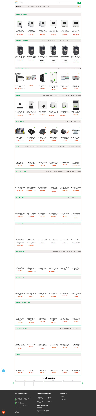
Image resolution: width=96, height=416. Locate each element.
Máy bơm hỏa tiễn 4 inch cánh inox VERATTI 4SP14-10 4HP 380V (64, 241)
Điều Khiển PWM (78, 197)
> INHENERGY (49, 397)
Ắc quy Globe (50, 146)
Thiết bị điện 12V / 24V (77, 328)
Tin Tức (32, 6)
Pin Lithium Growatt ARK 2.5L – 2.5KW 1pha (42, 188)
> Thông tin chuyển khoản (42, 413)
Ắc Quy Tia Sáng (71, 146)
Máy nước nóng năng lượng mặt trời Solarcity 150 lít (42, 268)
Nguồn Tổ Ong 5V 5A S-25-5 (20, 138)
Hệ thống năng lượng (22, 40)
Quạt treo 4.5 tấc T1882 (31, 344)
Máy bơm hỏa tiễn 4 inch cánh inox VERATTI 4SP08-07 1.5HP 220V (75, 241)
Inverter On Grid (64, 95)
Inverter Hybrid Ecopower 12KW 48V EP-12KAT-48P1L (31, 112)
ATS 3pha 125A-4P (31, 83)
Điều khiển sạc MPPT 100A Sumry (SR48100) (53, 214)
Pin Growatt (66, 171)
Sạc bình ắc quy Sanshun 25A (76, 294)
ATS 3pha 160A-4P (65, 370)
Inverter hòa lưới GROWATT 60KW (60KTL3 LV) (20, 85)
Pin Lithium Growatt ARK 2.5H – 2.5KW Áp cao (31, 188)
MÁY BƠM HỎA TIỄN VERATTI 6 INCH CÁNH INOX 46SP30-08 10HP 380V (20, 241)
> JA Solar (49, 398)
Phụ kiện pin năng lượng (76, 68)
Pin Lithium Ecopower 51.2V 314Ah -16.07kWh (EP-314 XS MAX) (54, 188)
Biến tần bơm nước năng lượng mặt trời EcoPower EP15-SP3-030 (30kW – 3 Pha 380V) (75, 58)
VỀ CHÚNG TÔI (38, 6)
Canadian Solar (50, 68)
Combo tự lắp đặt (42, 40)
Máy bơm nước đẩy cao (58, 223)
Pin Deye (55, 171)
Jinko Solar (33, 68)
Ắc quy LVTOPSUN (27, 146)
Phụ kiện (18, 354)
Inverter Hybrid (71, 95)
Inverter (18, 95)
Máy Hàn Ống (55, 251)
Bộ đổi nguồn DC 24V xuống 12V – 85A (31, 138)
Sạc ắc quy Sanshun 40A (64, 293)
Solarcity (69, 68)
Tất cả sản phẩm (20, 6)
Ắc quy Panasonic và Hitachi (42, 146)
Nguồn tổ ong (20, 121)
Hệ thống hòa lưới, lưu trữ (50, 40)
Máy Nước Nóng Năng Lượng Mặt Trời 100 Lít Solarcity (76, 268)
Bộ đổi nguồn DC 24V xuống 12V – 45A (54, 138)
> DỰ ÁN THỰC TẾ (63, 399)
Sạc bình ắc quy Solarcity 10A (31, 294)
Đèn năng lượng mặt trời (23, 302)
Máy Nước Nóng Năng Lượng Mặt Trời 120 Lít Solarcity (65, 268)
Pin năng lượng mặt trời (22, 68)
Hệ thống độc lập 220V (60, 40)
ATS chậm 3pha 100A (54, 370)
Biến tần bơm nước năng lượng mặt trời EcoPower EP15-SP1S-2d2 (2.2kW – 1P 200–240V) (42, 58)
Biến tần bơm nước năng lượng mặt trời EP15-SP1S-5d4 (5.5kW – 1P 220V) (20, 58)
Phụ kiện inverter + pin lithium (48, 95)
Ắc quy (17, 146)
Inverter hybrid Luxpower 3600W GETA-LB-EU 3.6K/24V (20, 112)
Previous (13, 383)
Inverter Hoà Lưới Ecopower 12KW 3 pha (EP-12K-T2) (65, 31)
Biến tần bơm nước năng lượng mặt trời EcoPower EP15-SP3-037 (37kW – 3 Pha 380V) (64, 58)
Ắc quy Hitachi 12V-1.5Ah (64, 162)
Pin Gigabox (72, 171)
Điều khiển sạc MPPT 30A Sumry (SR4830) (31, 214)
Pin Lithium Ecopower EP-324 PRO (20, 188)
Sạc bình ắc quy (20, 277)
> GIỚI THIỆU (62, 396)
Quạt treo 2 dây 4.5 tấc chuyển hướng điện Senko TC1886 (20, 345)
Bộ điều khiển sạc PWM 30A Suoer (65, 214)
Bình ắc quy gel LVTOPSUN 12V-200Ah (20, 163)
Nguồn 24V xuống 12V (77, 121)
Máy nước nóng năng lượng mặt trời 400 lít (20, 268)
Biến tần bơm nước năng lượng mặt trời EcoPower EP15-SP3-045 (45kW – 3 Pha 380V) (53, 58)
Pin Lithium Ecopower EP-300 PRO (76, 188)
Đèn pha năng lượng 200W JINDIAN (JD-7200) (64, 319)
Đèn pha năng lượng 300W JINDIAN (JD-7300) (42, 319)
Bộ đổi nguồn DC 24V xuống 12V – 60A (42, 138)
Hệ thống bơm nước (77, 40)
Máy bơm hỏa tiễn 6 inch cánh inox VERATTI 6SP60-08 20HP (42, 241)
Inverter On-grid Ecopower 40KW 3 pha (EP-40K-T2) (20, 31)
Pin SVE (51, 171)
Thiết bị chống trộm (67, 328)
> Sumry (48, 402)
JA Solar (62, 68)
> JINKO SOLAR (40, 398)
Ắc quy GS (34, 146)
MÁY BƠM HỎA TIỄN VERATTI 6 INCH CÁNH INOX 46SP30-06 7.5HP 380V (31, 241)
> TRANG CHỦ (62, 398)
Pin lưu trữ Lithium (21, 171)
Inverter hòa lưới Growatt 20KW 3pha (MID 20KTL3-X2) (64, 112)
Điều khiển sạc (20, 197)
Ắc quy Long (57, 146)
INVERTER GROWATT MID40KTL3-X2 (42, 112)
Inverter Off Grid (57, 95)
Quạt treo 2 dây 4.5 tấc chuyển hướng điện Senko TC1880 (42, 345)
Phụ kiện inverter (78, 95)
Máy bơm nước (20, 224)
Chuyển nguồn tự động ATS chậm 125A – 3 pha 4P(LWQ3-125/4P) (76, 85)
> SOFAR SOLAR (40, 401)
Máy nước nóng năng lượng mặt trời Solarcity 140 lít (53, 268)
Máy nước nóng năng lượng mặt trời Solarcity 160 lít (31, 268)
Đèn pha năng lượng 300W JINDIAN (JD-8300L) (53, 319)
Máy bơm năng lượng (77, 223)
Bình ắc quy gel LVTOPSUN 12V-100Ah (31, 163)
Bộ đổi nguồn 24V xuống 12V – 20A (75, 138)
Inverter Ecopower (21, 14)
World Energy (56, 68)
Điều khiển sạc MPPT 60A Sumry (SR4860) (42, 214)
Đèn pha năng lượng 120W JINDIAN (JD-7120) (76, 319)
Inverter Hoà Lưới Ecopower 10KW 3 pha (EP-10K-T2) (76, 31)
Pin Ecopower (60, 171)
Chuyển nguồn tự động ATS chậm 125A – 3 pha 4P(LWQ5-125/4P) (64, 85)
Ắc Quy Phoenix (78, 146)
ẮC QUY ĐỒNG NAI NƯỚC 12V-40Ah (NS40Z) (53, 163)
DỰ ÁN (28, 6)
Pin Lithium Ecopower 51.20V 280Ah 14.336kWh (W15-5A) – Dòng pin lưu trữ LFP (53, 85)
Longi (66, 68)
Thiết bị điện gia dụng (22, 328)
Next (83, 383)
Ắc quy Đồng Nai (63, 146)
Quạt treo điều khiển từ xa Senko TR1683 (76, 345)
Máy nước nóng (20, 251)
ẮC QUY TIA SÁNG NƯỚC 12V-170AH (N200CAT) (76, 163)
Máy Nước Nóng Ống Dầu (76, 251)
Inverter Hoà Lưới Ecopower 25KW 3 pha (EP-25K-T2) (42, 31)
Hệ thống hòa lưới (69, 40)
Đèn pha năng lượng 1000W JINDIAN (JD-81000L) (20, 319)
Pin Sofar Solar (78, 171)
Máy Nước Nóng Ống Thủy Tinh (64, 251)
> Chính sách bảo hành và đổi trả (43, 410)
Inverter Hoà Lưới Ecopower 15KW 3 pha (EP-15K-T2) (54, 31)
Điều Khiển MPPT (71, 197)
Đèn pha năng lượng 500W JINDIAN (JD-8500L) (31, 319)
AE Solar (44, 68)
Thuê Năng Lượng (46, 6)
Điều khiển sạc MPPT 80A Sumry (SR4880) (20, 214)
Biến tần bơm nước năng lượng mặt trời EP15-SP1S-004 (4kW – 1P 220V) (31, 58)
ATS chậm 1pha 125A (42, 370)
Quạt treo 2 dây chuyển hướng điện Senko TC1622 (53, 345)
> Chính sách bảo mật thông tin (43, 411)
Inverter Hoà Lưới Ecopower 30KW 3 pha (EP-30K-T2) (31, 31)
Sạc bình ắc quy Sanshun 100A (53, 294)
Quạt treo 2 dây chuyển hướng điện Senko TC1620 (65, 345)
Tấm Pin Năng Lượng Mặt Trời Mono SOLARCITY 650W (42, 85)
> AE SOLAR (39, 397)
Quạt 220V (61, 328)
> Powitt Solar (49, 401)
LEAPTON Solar (39, 68)
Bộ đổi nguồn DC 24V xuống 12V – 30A (65, 138)
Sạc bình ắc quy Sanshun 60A (42, 163)
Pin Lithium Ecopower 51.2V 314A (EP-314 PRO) (64, 188)
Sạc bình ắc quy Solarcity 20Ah (42, 294)
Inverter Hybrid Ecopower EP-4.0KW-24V (76, 112)
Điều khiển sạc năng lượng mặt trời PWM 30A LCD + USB (76, 215)
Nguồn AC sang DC (68, 121)
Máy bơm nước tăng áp (67, 223)
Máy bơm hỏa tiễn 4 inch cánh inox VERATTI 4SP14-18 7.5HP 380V (53, 241)
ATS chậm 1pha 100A (76, 370)
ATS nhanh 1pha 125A (20, 370)
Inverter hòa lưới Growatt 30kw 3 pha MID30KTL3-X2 (53, 112)
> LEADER (39, 402)
